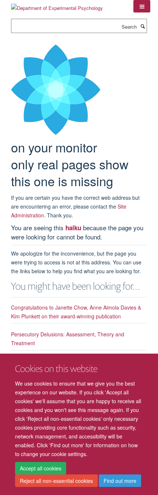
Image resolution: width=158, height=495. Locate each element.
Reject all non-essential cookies (56, 480)
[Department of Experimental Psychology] (57, 5)
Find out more (120, 480)
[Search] (143, 26)
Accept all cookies (40, 468)
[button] (141, 6)
